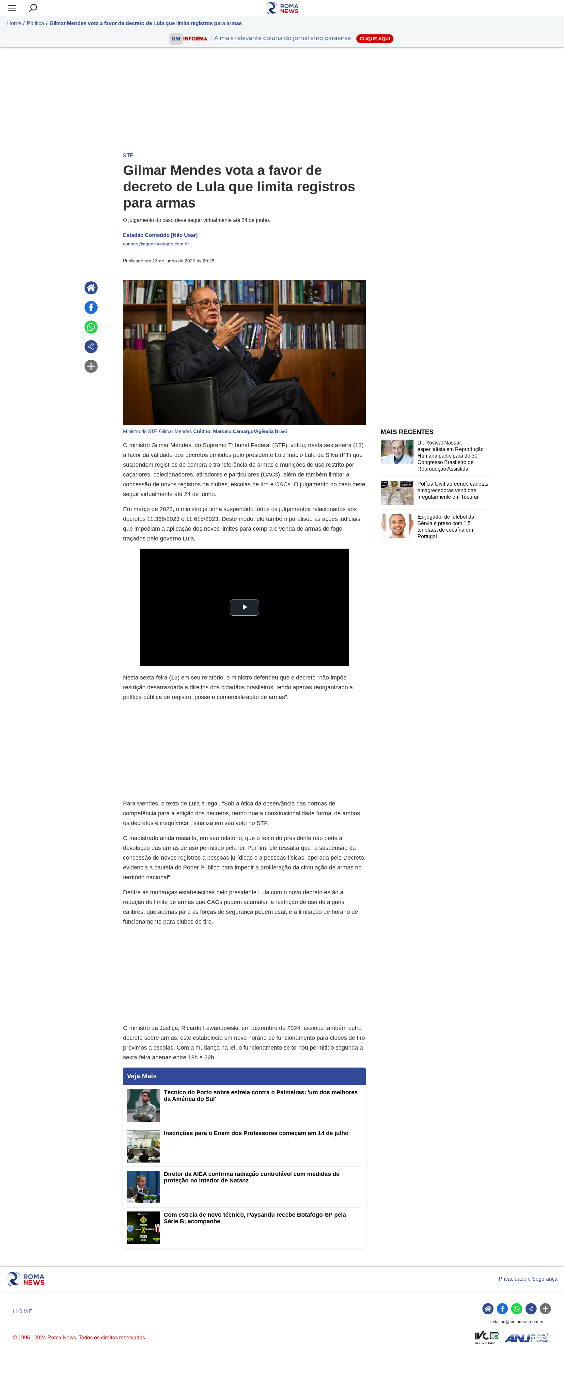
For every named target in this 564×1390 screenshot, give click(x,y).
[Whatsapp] (91, 327)
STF (128, 155)
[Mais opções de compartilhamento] (91, 366)
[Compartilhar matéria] (91, 346)
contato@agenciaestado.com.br (156, 243)
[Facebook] (91, 307)
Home (14, 23)
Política (35, 23)
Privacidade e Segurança (528, 1279)
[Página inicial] (91, 287)
